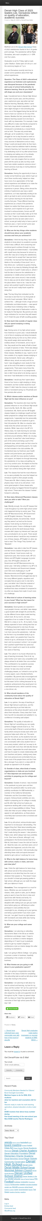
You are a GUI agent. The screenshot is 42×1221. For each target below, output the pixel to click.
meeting (22, 1184)
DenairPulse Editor (27, 20)
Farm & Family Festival (27, 1179)
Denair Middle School (16, 1167)
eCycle (17, 1178)
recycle (15, 1187)
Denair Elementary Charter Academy (19, 1154)
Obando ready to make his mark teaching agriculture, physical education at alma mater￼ (20, 1106)
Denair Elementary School (14, 1158)
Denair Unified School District (18, 1174)
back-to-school (16, 1142)
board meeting (12, 1145)
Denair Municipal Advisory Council (19, 1169)
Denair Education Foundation (16, 1153)
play (10, 1187)
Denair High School (25, 47)
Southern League (9, 1189)
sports (16, 1189)
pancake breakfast (31, 1184)
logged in (17, 1051)
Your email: (8, 1062)
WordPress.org (9, 1211)
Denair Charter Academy (24, 1150)
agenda (8, 1142)
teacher (31, 1189)
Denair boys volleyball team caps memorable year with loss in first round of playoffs (11, 1035)
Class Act (8, 1147)
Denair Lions (27, 1165)
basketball (24, 1142)
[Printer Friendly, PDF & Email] (12, 1008)
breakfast (24, 1145)
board (29, 1142)
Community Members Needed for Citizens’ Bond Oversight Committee (19, 1091)
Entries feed (8, 1206)
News (13, 1025)
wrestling (23, 1192)
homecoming (14, 1184)
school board (29, 1187)
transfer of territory (15, 1192)
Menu (7, 3)
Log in (6, 1203)
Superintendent (23, 1189)
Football (9, 1181)
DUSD (11, 1178)
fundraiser (17, 1182)
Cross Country (18, 1148)
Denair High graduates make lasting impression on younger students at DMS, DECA (29, 1035)
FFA (35, 1179)
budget (29, 1145)
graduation (25, 1182)
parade (6, 1187)
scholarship (21, 1187)
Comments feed (10, 1208)
